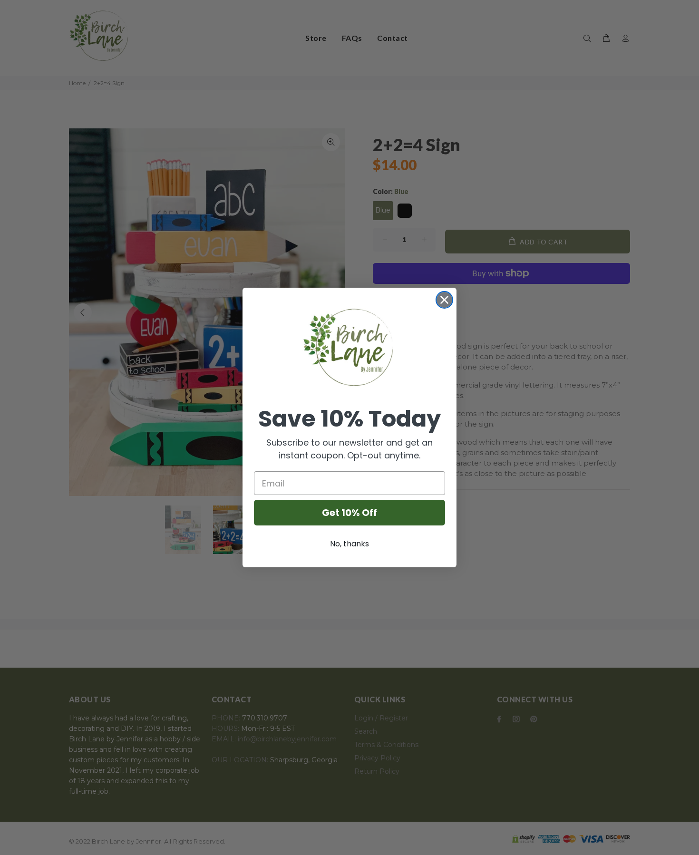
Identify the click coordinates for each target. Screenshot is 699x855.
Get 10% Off (349, 512)
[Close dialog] (444, 299)
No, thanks (349, 543)
